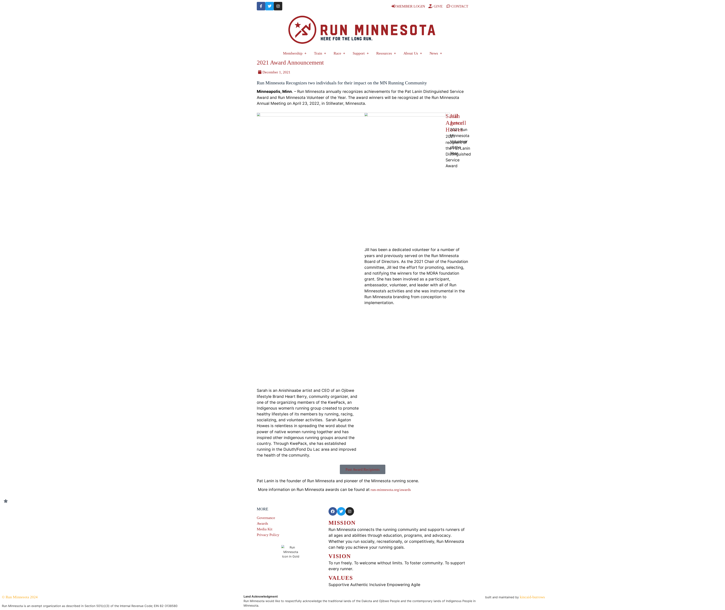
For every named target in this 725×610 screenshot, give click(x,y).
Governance (266, 518)
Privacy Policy (268, 535)
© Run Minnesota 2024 (20, 597)
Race (337, 53)
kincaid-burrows (532, 597)
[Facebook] (333, 511)
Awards (262, 523)
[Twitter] (269, 6)
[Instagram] (278, 6)
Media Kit (264, 529)
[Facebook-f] (261, 6)
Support (359, 53)
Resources (384, 53)
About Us (410, 53)
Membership (292, 53)
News (434, 53)
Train (318, 53)
